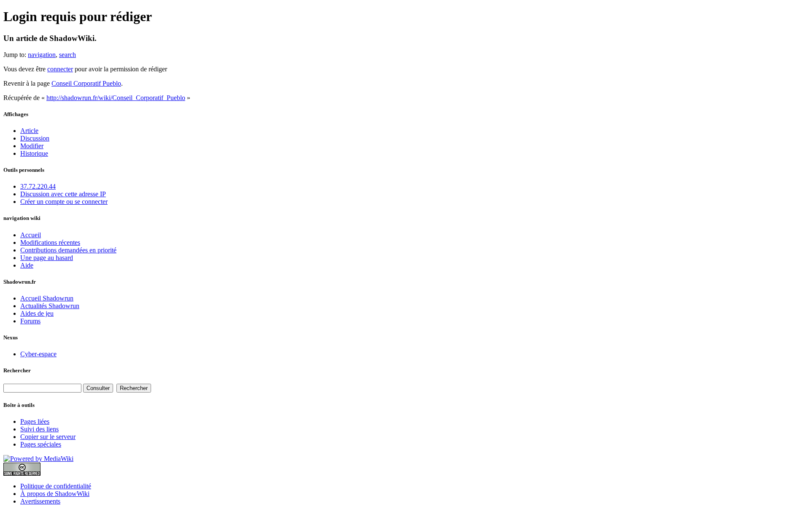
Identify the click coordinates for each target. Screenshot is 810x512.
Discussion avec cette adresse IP (63, 194)
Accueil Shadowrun (46, 298)
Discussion (34, 138)
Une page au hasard (46, 257)
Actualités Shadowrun (49, 305)
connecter (60, 69)
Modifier (31, 145)
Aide (26, 265)
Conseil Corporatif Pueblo (86, 83)
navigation (42, 54)
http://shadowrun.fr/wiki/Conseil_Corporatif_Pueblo (115, 97)
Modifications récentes (50, 242)
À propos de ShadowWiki (54, 493)
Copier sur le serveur (48, 436)
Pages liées (34, 421)
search (67, 54)
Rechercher (17, 370)
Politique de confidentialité (55, 486)
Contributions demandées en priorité (68, 250)
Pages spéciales (40, 444)
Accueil (30, 234)
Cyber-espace (38, 354)
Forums (30, 321)
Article (29, 130)
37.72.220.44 (38, 186)
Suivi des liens (39, 429)
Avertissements (40, 501)
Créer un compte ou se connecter (64, 201)
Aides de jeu (37, 313)
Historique (34, 153)
